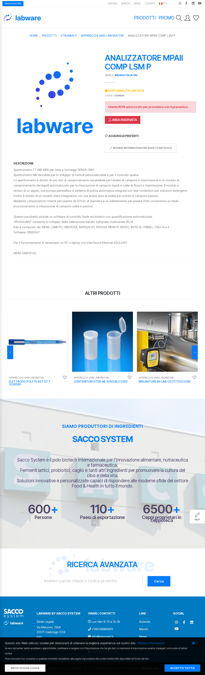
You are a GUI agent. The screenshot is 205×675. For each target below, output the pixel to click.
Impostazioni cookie (25, 668)
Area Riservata (124, 120)
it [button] (164, 3)
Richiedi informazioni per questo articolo (142, 147)
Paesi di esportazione (102, 517)
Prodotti (145, 17)
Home (34, 35)
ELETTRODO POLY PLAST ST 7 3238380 (29, 383)
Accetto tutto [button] (182, 668)
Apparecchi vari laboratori (102, 35)
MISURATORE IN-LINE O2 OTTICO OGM (164, 381)
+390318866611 (102, 629)
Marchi (125, 3)
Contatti (150, 3)
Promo (166, 17)
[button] (193, 643)
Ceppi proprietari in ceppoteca (161, 519)
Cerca (159, 581)
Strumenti (68, 35)
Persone (43, 517)
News (137, 3)
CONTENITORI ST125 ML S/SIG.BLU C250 (101, 381)
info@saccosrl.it (102, 636)
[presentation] (10, 352)
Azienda (112, 3)
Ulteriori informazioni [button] (151, 643)
